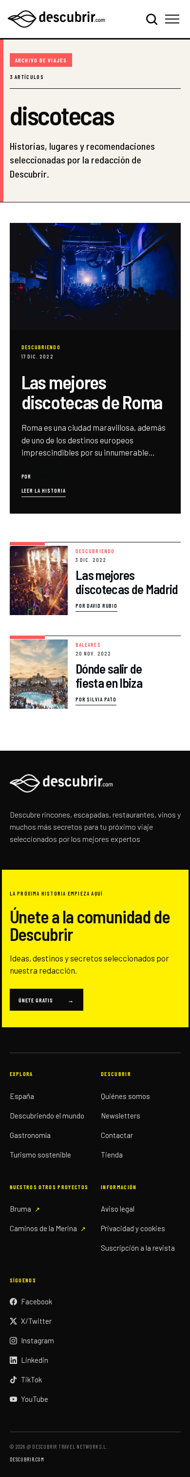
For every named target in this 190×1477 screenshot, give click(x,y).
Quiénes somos (125, 1096)
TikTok (31, 1379)
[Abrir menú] (173, 19)
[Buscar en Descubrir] (151, 19)
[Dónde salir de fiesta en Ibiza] (95, 672)
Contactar (117, 1135)
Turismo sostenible (40, 1154)
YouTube (34, 1399)
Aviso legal (117, 1208)
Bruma (20, 1208)
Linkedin (34, 1360)
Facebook (36, 1301)
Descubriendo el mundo (47, 1115)
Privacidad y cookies (133, 1228)
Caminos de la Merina (43, 1228)
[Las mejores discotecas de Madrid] (95, 578)
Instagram (37, 1340)
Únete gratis (47, 1000)
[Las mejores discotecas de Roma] (95, 368)
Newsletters (120, 1115)
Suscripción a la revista (138, 1247)
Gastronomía (30, 1135)
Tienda (112, 1154)
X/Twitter (36, 1321)
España (22, 1096)
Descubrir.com (27, 1459)
